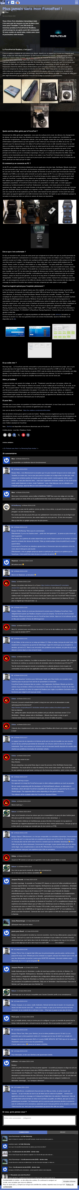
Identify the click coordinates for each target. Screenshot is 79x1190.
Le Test (6, 12)
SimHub (9, 426)
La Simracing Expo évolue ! (28, 448)
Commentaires (24, 1132)
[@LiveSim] (8, 2)
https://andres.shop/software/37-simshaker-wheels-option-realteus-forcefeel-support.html (40, 707)
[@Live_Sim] (12, 2)
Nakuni (14, 811)
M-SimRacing (16, 505)
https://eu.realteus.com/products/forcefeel (36, 410)
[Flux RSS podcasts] (18, 2)
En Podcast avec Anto (11, 448)
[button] (5, 435)
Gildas (14, 581)
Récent (62, 1132)
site (15, 319)
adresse (58, 314)
